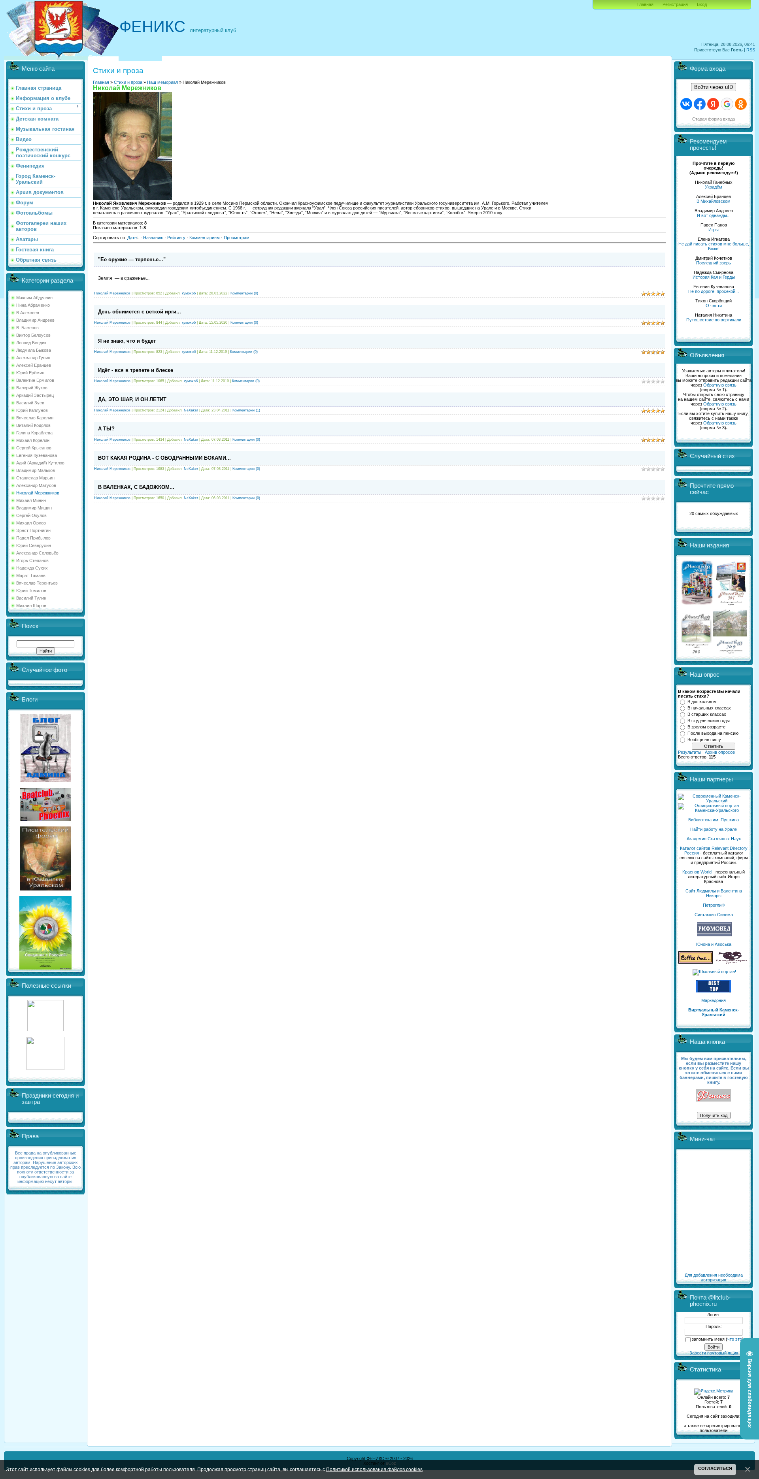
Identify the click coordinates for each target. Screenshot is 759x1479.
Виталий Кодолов (33, 425)
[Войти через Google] (727, 104)
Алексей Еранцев (33, 365)
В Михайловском (714, 201)
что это (734, 1339)
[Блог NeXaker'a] (45, 780)
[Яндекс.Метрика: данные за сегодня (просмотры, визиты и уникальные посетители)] (713, 1391)
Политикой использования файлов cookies (374, 1469)
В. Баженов (27, 327)
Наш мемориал (162, 82)
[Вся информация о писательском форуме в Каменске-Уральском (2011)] (45, 889)
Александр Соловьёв (37, 553)
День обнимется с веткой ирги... (139, 312)
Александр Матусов (36, 485)
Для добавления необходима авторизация (714, 1277)
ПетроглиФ (714, 905)
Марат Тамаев (30, 575)
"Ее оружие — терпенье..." (132, 259)
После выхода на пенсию (712, 733)
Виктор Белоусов (33, 335)
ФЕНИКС (152, 26)
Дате (132, 237)
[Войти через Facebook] (700, 104)
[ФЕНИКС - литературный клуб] (713, 1095)
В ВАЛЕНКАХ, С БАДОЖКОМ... (136, 487)
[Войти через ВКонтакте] (686, 104)
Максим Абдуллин (34, 297)
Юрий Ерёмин (30, 372)
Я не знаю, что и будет (127, 341)
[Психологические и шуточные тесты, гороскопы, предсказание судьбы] (45, 1029)
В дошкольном (702, 701)
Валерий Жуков (31, 387)
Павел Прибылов (33, 538)
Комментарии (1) (246, 410)
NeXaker (191, 410)
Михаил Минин (31, 500)
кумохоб (189, 293)
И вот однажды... (714, 215)
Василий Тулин (31, 598)
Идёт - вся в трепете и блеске (135, 370)
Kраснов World (697, 872)
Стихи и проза (128, 82)
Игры (713, 229)
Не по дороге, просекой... (713, 291)
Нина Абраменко (33, 305)
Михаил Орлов (31, 523)
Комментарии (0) (244, 293)
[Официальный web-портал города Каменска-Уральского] (713, 810)
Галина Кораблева (34, 432)
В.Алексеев (27, 312)
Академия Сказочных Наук (714, 838)
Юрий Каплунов (32, 410)
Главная (645, 4)
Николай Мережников (37, 492)
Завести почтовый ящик (713, 1353)
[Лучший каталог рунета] (713, 991)
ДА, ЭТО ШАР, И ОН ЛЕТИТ (132, 399)
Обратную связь (719, 385)
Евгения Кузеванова (36, 455)
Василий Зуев (30, 402)
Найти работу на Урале (713, 829)
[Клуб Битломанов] (45, 819)
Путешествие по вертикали (713, 319)
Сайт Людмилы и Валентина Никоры (713, 893)
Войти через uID (713, 87)
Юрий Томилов (31, 590)
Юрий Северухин (33, 545)
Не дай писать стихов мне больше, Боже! (713, 246)
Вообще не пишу (704, 739)
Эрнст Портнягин (33, 530)
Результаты (689, 752)
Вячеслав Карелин (34, 417)
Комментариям (204, 237)
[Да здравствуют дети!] (731, 962)
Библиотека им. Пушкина (713, 819)
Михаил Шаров (31, 605)
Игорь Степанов (32, 560)
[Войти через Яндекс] (713, 104)
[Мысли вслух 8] (696, 652)
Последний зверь (713, 262)
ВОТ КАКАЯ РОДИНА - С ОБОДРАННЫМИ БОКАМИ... (164, 458)
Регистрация (675, 4)
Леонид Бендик (31, 342)
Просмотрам (236, 237)
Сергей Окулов (31, 515)
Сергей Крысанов (33, 447)
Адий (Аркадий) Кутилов (40, 462)
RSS (750, 49)
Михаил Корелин (32, 440)
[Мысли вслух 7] (731, 604)
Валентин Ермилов (35, 380)
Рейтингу (176, 237)
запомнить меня (708, 1339)
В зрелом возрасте (706, 726)
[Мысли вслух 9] (730, 652)
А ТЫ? (106, 429)
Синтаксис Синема (714, 914)
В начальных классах (709, 708)
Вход (702, 4)
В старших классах (706, 714)
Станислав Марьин (35, 477)
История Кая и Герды (714, 277)
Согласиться (715, 1468)
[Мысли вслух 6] (697, 604)
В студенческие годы (708, 720)
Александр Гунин (33, 357)
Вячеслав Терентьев (37, 583)
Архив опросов (720, 752)
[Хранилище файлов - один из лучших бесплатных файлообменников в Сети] (45, 1068)
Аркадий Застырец (35, 395)
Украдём (713, 187)
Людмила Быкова (33, 350)
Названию (153, 237)
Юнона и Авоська (713, 944)
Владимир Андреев (35, 320)
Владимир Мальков (35, 470)
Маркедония (713, 1000)
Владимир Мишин (34, 508)
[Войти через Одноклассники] (741, 104)
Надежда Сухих (32, 568)
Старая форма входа (713, 119)
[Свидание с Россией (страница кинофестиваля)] (45, 968)
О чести (714, 305)
